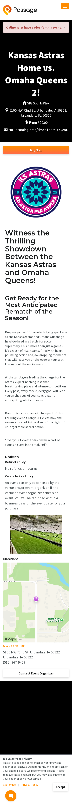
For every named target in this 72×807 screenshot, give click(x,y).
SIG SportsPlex (14, 646)
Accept (60, 787)
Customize (9, 784)
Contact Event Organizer (36, 673)
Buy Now (36, 150)
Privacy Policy (30, 784)
